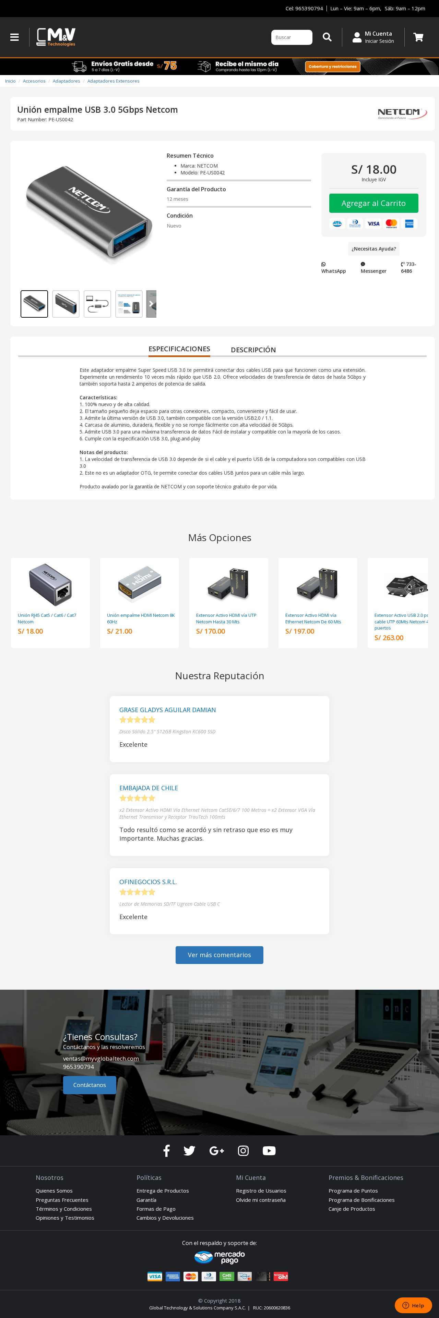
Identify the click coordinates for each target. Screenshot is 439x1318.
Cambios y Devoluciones (165, 1217)
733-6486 (408, 267)
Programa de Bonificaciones (362, 1199)
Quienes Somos (54, 1190)
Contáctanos (89, 1085)
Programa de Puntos (353, 1190)
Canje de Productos (352, 1208)
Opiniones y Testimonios (65, 1217)
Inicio (10, 81)
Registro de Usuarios (261, 1190)
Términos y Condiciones (64, 1208)
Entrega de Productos (163, 1190)
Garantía (146, 1199)
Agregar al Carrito (374, 203)
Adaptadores (66, 81)
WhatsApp (333, 271)
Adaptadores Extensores (113, 81)
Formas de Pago (156, 1208)
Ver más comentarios (219, 955)
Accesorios (34, 81)
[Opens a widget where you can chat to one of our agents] (413, 1306)
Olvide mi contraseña (261, 1199)
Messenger (374, 271)
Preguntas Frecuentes (62, 1199)
